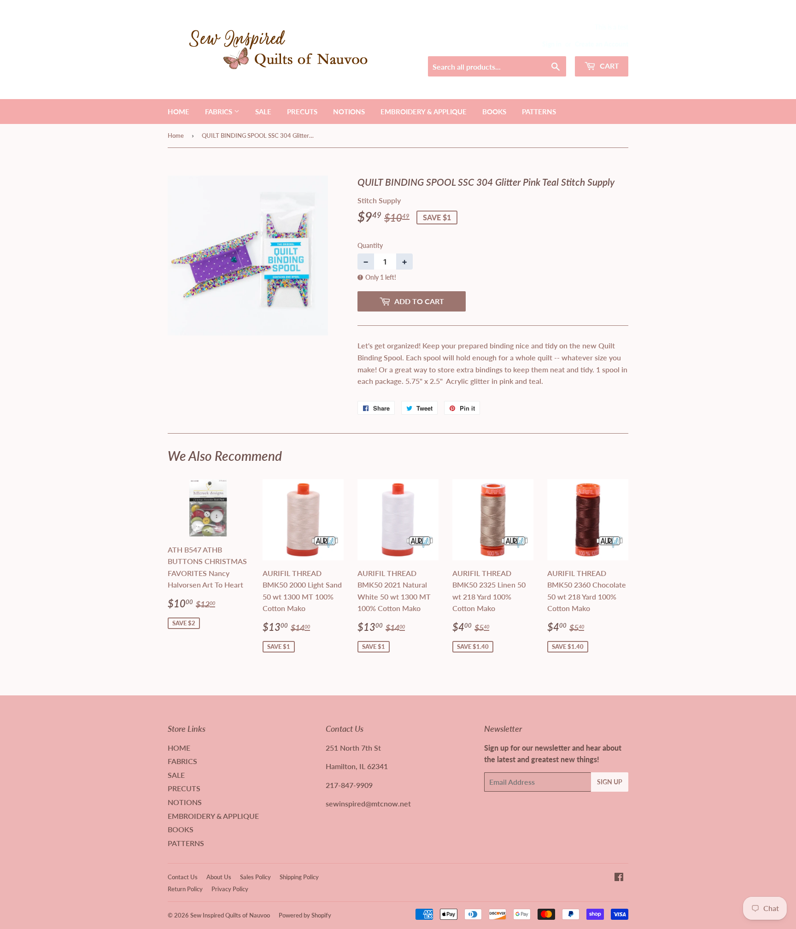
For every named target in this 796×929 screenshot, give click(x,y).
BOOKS (494, 111)
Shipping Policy (299, 877)
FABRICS (219, 111)
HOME (178, 111)
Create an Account (601, 44)
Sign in (552, 44)
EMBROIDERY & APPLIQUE (423, 111)
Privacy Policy (229, 889)
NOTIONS (349, 111)
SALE (263, 111)
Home (176, 135)
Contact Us (183, 877)
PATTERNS (539, 111)
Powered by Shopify (305, 915)
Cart (608, 65)
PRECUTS (302, 111)
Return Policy (185, 889)
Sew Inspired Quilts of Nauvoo (230, 915)
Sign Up (609, 782)
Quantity (370, 245)
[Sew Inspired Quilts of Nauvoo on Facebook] (619, 877)
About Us (218, 877)
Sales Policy (255, 877)
